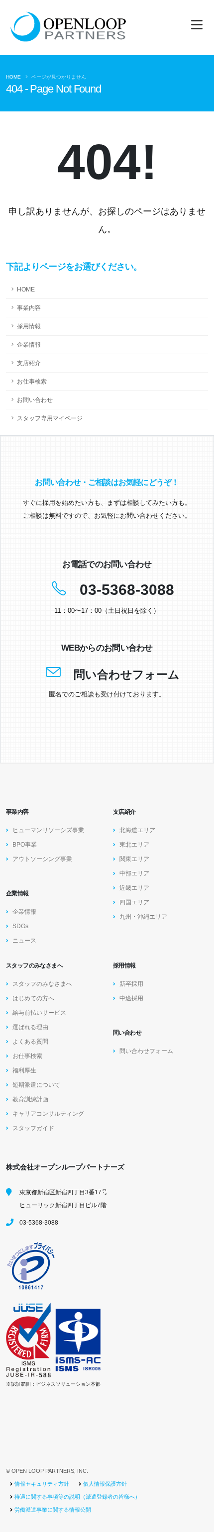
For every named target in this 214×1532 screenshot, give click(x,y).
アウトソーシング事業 (42, 859)
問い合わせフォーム (127, 674)
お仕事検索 (32, 381)
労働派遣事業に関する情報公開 (52, 1510)
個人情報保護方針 (105, 1484)
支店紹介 (29, 363)
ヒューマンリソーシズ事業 (48, 830)
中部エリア (134, 873)
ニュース (24, 940)
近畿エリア (134, 887)
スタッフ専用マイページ (50, 418)
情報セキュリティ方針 (41, 1484)
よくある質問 (30, 1041)
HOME (26, 289)
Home (13, 77)
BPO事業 (24, 844)
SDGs (20, 926)
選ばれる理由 (30, 1027)
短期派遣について (36, 1084)
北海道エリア (137, 830)
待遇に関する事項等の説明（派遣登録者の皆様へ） (77, 1497)
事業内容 (29, 307)
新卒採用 (131, 983)
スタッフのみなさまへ (42, 983)
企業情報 (29, 344)
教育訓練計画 (30, 1099)
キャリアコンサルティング (48, 1113)
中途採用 (131, 998)
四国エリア (134, 902)
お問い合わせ (35, 399)
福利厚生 (24, 1070)
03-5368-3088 (127, 589)
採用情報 (29, 326)
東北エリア (134, 844)
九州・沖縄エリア (143, 916)
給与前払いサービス (39, 1012)
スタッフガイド (33, 1128)
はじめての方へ (33, 998)
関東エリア (134, 859)
